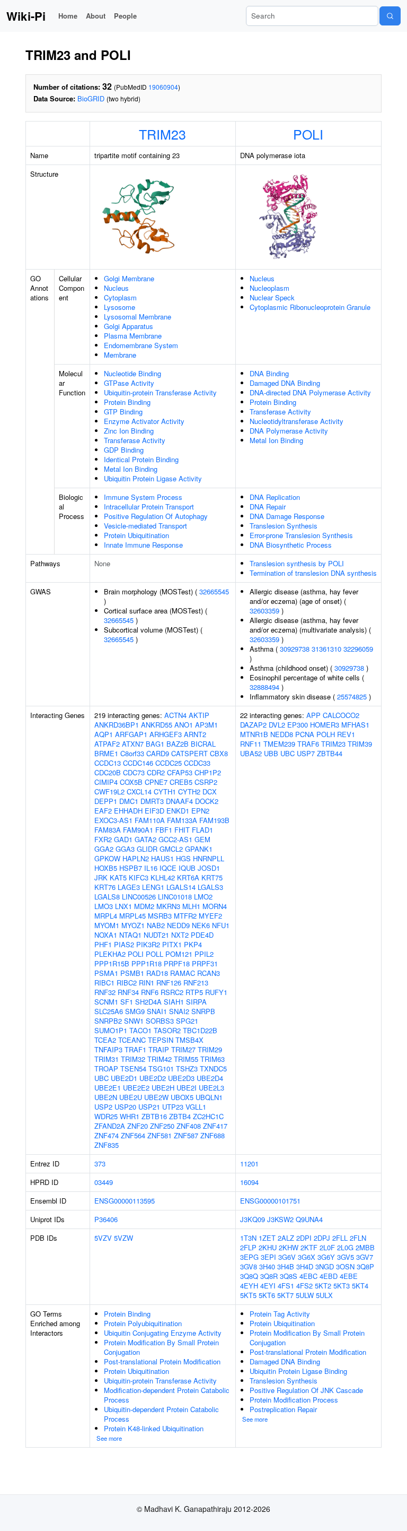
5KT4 (360, 1286)
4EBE (349, 1276)
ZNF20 (137, 1126)
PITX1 (172, 944)
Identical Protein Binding (141, 459)
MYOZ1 (133, 925)
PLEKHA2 (110, 954)
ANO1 (183, 725)
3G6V (287, 1257)
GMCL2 (171, 849)
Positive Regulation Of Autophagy (156, 516)
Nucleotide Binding (132, 373)
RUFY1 (216, 992)
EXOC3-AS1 (113, 820)
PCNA (304, 734)
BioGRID (90, 98)
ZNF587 (186, 1135)
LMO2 (203, 897)
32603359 (264, 611)
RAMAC (182, 973)
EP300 (297, 725)
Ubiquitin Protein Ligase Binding (298, 1371)
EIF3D (154, 811)
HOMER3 (324, 725)
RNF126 (168, 983)
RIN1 (146, 983)
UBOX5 (182, 1097)
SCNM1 (106, 1002)
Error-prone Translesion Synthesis (301, 535)
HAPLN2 (135, 858)
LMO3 (103, 906)
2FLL (340, 1238)
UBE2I (186, 1088)
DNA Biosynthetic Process (291, 545)
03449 (103, 1182)
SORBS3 (160, 1021)
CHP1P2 (207, 772)
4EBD (329, 1276)
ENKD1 (177, 811)
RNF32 (105, 992)
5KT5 (248, 1295)
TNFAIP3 (108, 1049)
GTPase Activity (129, 383)
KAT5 (118, 877)
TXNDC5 (213, 1068)
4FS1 (286, 1286)
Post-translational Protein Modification (162, 1361)
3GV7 (364, 1257)
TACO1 (140, 1030)
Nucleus (116, 288)
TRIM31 (106, 1059)
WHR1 (129, 1116)
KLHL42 (163, 877)
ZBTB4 (180, 1116)
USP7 (306, 753)
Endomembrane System (141, 345)
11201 (249, 1163)
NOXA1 (105, 935)
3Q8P (365, 1266)
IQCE (168, 868)
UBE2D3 (181, 1078)
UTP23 (172, 1107)
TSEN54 (133, 1068)
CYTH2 (189, 791)
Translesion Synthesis (283, 526)
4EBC (308, 1276)
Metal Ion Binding (130, 469)
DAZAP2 (253, 725)
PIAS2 (124, 944)
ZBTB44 (329, 753)
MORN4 (214, 906)
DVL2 (277, 725)
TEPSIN (160, 1040)
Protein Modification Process (294, 1400)
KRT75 (212, 877)
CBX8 (219, 753)
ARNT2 (195, 734)
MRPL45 (132, 916)
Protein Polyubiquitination (143, 1323)
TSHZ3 (187, 1068)
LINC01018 (175, 897)
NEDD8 (281, 734)
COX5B (131, 782)
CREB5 (181, 782)
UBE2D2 (152, 1078)
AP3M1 (206, 725)
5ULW (305, 1295)
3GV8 (248, 1266)
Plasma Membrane (133, 336)
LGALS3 (210, 887)
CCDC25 (168, 763)
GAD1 (123, 839)
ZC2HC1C (208, 1116)
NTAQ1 (130, 935)
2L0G (345, 1247)
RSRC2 (172, 992)
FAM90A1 (138, 830)
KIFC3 (138, 877)
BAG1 (155, 744)
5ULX (324, 1295)
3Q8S (288, 1276)
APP (313, 715)
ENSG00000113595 (124, 1201)
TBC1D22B (200, 1030)
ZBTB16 (154, 1116)
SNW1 (134, 1021)
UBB (271, 753)
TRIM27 (183, 1049)
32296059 (358, 649)
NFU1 (220, 925)
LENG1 (153, 887)
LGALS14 (181, 887)
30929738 (294, 649)
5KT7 (285, 1295)
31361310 (326, 649)
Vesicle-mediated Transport (145, 526)
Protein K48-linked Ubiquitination (154, 1428)
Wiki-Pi (26, 15)
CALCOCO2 (341, 715)
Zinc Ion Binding (129, 431)
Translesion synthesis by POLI (297, 563)
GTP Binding (123, 411)
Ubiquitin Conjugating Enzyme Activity (163, 1333)
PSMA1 (106, 973)
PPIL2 (204, 954)
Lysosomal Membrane (137, 317)
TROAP (106, 1068)
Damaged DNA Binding (285, 383)
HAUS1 (162, 858)
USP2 (103, 1107)
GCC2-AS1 (175, 839)
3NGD (324, 1266)
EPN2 (200, 811)
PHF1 (103, 944)
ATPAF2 (107, 744)
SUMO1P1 (110, 1030)
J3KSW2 (280, 1219)
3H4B (285, 1266)
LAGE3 (129, 887)
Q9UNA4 (309, 1219)
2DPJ (322, 1238)
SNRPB (203, 1011)
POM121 (178, 954)
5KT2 (323, 1286)
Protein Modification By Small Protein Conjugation (161, 1347)
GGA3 (125, 849)
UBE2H (163, 1088)
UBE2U (130, 1097)
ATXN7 (133, 744)
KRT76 (105, 887)
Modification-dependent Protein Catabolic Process (166, 1395)
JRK (101, 877)
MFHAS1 (355, 725)
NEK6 (201, 925)
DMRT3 (152, 801)
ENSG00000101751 (270, 1201)
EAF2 (103, 811)
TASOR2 (167, 1030)
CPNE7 (156, 782)
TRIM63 (212, 1059)
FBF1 (163, 830)
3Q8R (269, 1276)
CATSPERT (189, 753)
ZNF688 (212, 1135)
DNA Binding (269, 373)
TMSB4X (189, 1040)
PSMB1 (132, 973)
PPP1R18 (146, 963)
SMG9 (135, 1011)
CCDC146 (138, 763)
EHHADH (128, 811)
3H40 (267, 1266)
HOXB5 (105, 868)
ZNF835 (106, 1145)
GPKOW (107, 858)
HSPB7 (130, 868)
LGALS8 (107, 897)
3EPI (268, 1257)
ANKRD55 (156, 725)
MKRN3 (168, 906)
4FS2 (304, 1286)
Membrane (120, 355)
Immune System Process (143, 497)
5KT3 (341, 1286)
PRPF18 (177, 963)
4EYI (268, 1286)
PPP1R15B (111, 963)
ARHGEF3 (165, 734)
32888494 (264, 687)
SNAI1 (157, 1011)
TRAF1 (135, 1049)
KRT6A (188, 877)
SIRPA (196, 1002)
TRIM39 (360, 744)
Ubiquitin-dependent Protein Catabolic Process (161, 1414)
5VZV (103, 1238)
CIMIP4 (106, 782)
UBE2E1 (107, 1088)
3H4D (304, 1266)
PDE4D (202, 935)
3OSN (345, 1266)
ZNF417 (215, 1126)
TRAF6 (308, 744)
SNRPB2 (108, 1021)
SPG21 (187, 1021)
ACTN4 (175, 715)
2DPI (304, 1238)
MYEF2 (210, 916)
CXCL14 (139, 791)
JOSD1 (209, 868)
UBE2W (156, 1097)
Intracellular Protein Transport (149, 506)
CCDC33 (197, 763)
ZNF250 (162, 1126)
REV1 (346, 734)
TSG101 (161, 1068)
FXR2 (103, 839)
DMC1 (128, 801)
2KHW (288, 1247)
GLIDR (147, 849)
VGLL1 (195, 1107)
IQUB (187, 868)
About (95, 16)
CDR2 (156, 772)
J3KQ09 (252, 1219)
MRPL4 (105, 916)
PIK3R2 (148, 944)
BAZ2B (177, 744)
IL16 (150, 868)
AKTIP (199, 715)
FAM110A (150, 820)
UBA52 (251, 753)
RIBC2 (127, 983)
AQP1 (103, 734)
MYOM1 (106, 925)
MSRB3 (160, 916)
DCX (209, 791)
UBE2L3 (211, 1088)
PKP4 (193, 944)
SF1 (126, 1002)
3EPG (249, 1257)
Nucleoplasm (269, 288)
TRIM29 (210, 1049)
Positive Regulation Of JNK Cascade (306, 1390)
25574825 (352, 696)
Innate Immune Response (143, 545)
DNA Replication (275, 497)
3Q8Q (249, 1276)
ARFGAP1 (131, 734)
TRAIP (158, 1049)
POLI (308, 133)
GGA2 (103, 849)
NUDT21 (156, 935)
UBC (101, 1078)
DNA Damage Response (287, 516)
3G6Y (326, 1257)
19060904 (163, 86)
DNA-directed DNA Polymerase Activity (310, 392)
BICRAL (203, 744)
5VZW (123, 1238)
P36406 (106, 1219)
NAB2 (156, 925)
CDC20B (107, 772)
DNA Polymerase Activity (289, 431)
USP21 (149, 1107)
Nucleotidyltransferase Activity (296, 421)
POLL (154, 954)
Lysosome (119, 307)
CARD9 (157, 753)
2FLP (248, 1247)
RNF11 (250, 744)
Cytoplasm (120, 297)
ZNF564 (133, 1135)
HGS (183, 858)
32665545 (214, 591)
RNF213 (195, 983)
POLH (325, 734)
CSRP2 (205, 782)
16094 (249, 1182)
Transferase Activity (134, 440)
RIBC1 (104, 983)
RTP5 (194, 992)
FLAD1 (202, 830)
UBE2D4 (210, 1078)
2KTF (308, 1247)
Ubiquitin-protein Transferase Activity (160, 392)
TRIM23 (162, 133)
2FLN (358, 1238)
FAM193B (214, 820)
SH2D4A (148, 1002)
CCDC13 (107, 763)
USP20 (125, 1107)
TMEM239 (279, 744)
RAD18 (157, 973)
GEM (202, 839)
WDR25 (106, 1116)
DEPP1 (105, 801)
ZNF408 (188, 1126)
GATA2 (145, 839)
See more (109, 1438)
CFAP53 (179, 772)
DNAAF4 (179, 801)
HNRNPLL (208, 858)
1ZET (267, 1238)
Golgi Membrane (129, 278)
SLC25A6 (108, 1011)
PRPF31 (205, 963)
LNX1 (123, 906)
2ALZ (286, 1238)
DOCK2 (206, 801)
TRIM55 (186, 1059)
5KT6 (267, 1295)
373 (99, 1163)
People (125, 16)
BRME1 (106, 753)
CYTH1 (165, 791)
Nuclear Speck (272, 297)
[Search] (390, 15)
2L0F (327, 1247)
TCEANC (132, 1040)
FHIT (182, 830)
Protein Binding (127, 402)
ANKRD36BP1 (116, 725)
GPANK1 (199, 849)
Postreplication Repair (283, 1409)
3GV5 (345, 1257)
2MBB (365, 1247)
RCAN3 (208, 973)
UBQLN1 (209, 1097)
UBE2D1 (124, 1078)
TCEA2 (105, 1040)
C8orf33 (132, 753)
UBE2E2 (136, 1088)
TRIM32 (133, 1059)
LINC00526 (139, 897)
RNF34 (128, 992)
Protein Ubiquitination (136, 535)
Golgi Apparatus (128, 326)
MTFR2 (185, 916)
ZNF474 (106, 1135)
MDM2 (144, 906)
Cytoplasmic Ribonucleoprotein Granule (310, 307)
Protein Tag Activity (280, 1314)
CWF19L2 (109, 791)
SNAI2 (179, 1011)
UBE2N (105, 1097)
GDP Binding (124, 450)
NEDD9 (178, 925)
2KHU (268, 1247)
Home (67, 16)
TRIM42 (159, 1059)
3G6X (306, 1257)
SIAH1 (174, 1002)
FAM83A (107, 830)
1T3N (248, 1238)
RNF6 (149, 992)
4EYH (249, 1286)
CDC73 (134, 772)
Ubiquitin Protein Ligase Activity (153, 478)
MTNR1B (254, 734)
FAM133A (182, 820)
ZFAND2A (109, 1126)
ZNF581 (159, 1135)
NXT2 (180, 935)
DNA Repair (268, 506)
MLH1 (191, 906)
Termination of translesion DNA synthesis (313, 573)
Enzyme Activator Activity (144, 421)
